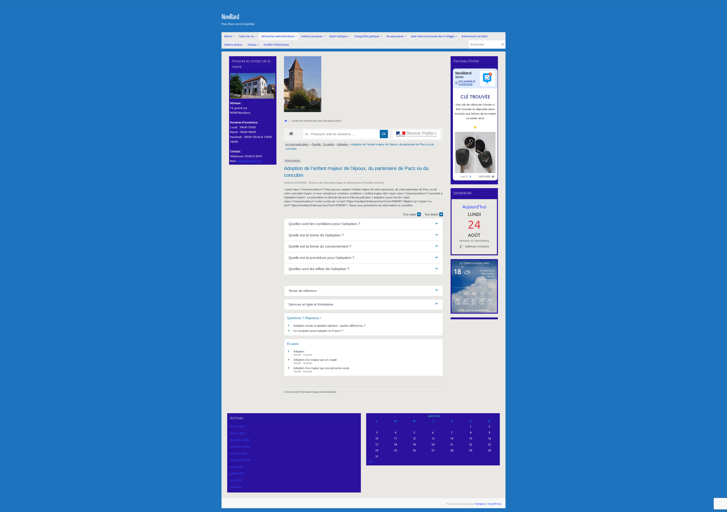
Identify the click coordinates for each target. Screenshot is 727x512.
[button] (363, 224)
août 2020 (236, 467)
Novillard (230, 17)
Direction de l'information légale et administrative (311, 392)
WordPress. (495, 504)
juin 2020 (236, 480)
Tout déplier (431, 214)
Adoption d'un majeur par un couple (315, 359)
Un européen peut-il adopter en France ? (318, 330)
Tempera (480, 504)
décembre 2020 (240, 440)
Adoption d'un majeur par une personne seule (321, 368)
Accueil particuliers (297, 144)
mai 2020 (235, 487)
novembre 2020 (240, 447)
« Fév (370, 462)
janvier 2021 (238, 433)
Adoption (343, 144)
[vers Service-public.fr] (416, 134)
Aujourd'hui (474, 207)
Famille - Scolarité (323, 144)
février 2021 (237, 427)
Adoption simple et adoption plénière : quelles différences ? (329, 325)
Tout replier (410, 214)
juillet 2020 (237, 473)
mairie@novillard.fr (249, 161)
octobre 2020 (238, 453)
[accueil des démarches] (291, 133)
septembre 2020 (240, 460)
